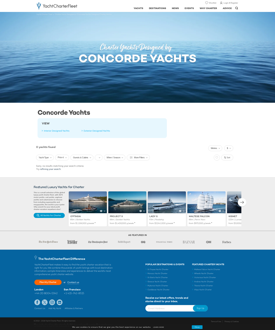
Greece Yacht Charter (157, 281)
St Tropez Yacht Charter (158, 269)
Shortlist (212, 3)
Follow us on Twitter (45, 302)
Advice (227, 8)
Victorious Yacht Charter (205, 277)
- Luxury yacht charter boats (66, 5)
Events (189, 8)
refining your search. (50, 169)
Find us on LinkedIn (59, 302)
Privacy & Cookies (232, 321)
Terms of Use (216, 321)
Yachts (138, 8)
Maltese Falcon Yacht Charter (207, 269)
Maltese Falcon (199, 216)
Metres (214, 148)
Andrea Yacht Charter (204, 281)
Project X (116, 216)
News (175, 8)
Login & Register (231, 3)
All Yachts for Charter (50, 215)
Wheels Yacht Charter (204, 273)
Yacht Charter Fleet (44, 14)
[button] (242, 202)
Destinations (157, 8)
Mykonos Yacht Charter (158, 285)
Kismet (233, 216)
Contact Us (39, 308)
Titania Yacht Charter (203, 285)
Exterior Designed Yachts (97, 130)
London (38, 289)
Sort (228, 157)
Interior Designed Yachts (56, 130)
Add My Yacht (54, 308)
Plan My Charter (48, 282)
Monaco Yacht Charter (157, 273)
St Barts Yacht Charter (158, 277)
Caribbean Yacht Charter (159, 289)
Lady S (153, 216)
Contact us (73, 282)
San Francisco (72, 289)
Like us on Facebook (37, 302)
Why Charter (208, 8)
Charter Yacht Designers (65, 14)
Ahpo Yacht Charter (203, 289)
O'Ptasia (75, 216)
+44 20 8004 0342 (46, 293)
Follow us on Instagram (52, 302)
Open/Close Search (236, 8)
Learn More (158, 327)
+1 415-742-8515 (74, 293)
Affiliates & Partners (74, 308)
